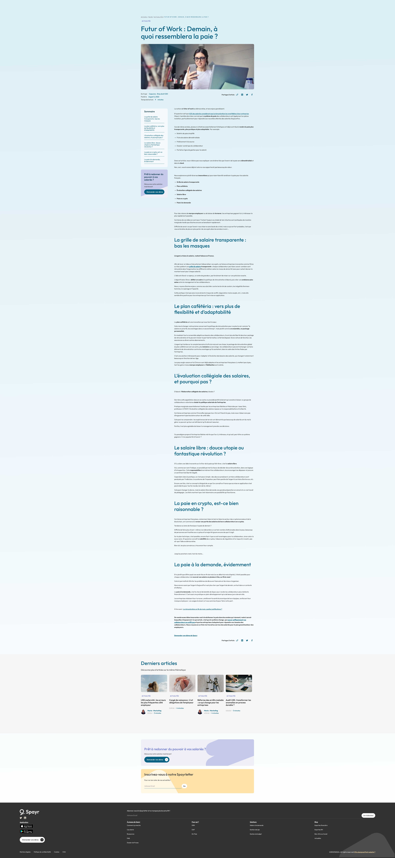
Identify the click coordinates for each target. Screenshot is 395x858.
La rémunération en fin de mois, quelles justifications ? (202, 609)
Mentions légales (25, 852)
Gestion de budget (256, 834)
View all (199, 669)
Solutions (253, 822)
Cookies (56, 852)
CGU (64, 852)
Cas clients (130, 830)
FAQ (128, 838)
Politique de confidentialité (42, 852)
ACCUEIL (144, 17)
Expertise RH (319, 830)
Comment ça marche (134, 825)
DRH (193, 825)
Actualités (158, 17)
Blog (316, 822)
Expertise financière (321, 825)
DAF (193, 830)
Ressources (130, 834)
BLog (151, 17)
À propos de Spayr (133, 822)
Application (24, 822)
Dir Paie (194, 834)
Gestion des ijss (255, 830)
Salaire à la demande (256, 825)
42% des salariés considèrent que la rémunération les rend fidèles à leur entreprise (219, 114)
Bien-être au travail (321, 834)
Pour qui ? (195, 822)
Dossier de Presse (133, 843)
